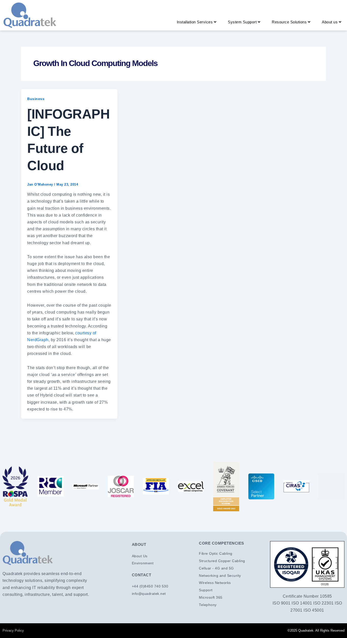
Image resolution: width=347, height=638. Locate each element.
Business (35, 99)
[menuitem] (196, 22)
